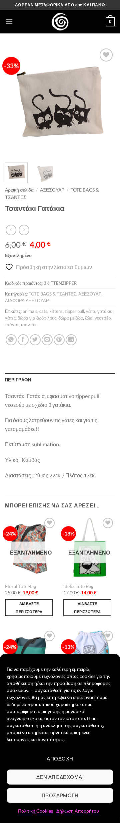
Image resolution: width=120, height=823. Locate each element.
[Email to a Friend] (47, 339)
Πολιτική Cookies (35, 811)
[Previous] (16, 102)
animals (30, 311)
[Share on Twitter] (35, 339)
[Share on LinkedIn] (71, 339)
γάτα (90, 311)
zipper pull (74, 311)
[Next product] (11, 230)
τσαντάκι (29, 324)
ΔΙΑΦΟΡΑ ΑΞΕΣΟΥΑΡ (27, 300)
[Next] (104, 102)
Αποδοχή (60, 758)
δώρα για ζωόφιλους (37, 318)
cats (43, 311)
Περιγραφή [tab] (18, 379)
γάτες (10, 318)
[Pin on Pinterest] (59, 339)
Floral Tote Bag (20, 586)
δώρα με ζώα (70, 318)
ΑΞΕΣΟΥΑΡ (52, 190)
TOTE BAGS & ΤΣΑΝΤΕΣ (52, 294)
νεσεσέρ (103, 318)
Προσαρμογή (60, 795)
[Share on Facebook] (23, 339)
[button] (9, 21)
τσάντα (12, 324)
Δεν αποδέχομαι (60, 777)
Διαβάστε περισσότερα (29, 607)
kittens (56, 311)
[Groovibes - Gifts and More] (60, 21)
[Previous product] (24, 230)
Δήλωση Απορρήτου (77, 811)
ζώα (89, 318)
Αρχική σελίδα (19, 190)
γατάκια (105, 311)
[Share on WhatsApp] (11, 339)
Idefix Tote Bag (78, 586)
